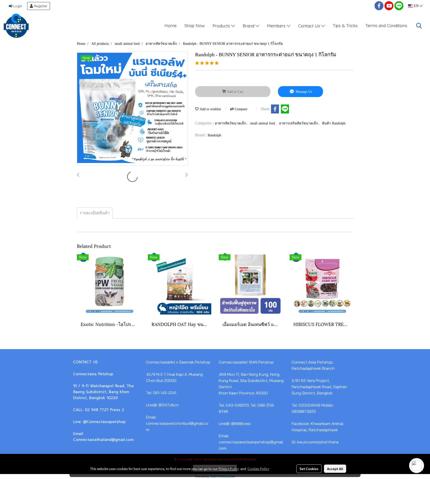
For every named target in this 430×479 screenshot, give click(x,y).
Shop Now (194, 25)
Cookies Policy (258, 468)
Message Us (303, 92)
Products (222, 25)
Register (40, 6)
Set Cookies (309, 468)
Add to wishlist (210, 109)
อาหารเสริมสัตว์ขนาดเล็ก (299, 123)
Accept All (335, 468)
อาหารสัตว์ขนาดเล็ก (231, 123)
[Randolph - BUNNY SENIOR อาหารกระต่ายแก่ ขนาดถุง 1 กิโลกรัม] (132, 109)
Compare (240, 109)
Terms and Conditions (386, 25)
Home (170, 25)
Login (17, 6)
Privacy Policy (228, 468)
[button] (419, 25)
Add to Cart (234, 92)
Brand (249, 25)
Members (277, 25)
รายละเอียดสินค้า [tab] (95, 213)
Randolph (214, 135)
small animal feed (263, 123)
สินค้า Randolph (333, 123)
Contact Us (309, 25)
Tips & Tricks (345, 25)
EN (416, 6)
